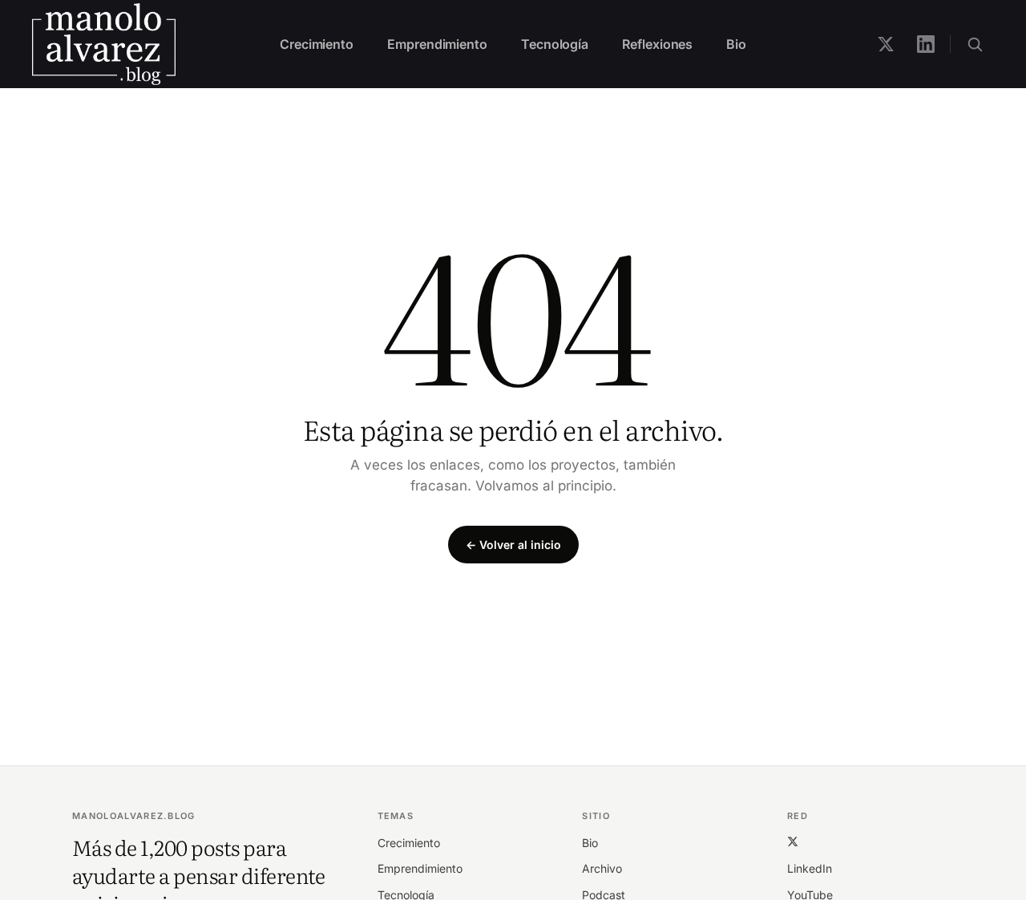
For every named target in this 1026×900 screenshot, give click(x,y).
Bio (736, 44)
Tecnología (554, 44)
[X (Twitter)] (792, 841)
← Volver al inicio (513, 544)
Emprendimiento (437, 44)
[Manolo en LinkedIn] (926, 44)
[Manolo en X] (885, 44)
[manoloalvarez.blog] (104, 44)
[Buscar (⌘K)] (974, 44)
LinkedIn (809, 868)
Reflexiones (657, 44)
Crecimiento (316, 44)
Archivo (602, 868)
